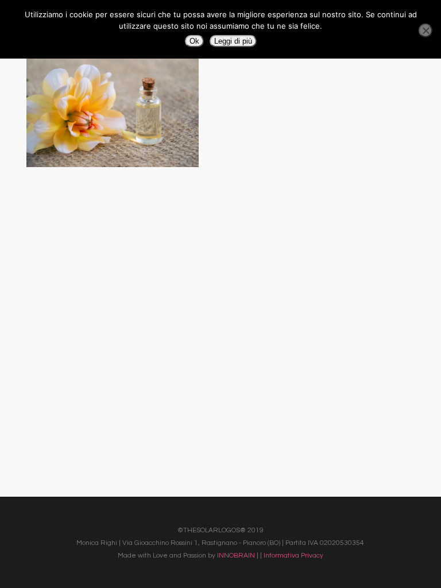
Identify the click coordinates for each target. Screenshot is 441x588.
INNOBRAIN (236, 555)
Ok (194, 41)
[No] (425, 30)
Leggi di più (233, 41)
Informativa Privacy (293, 555)
